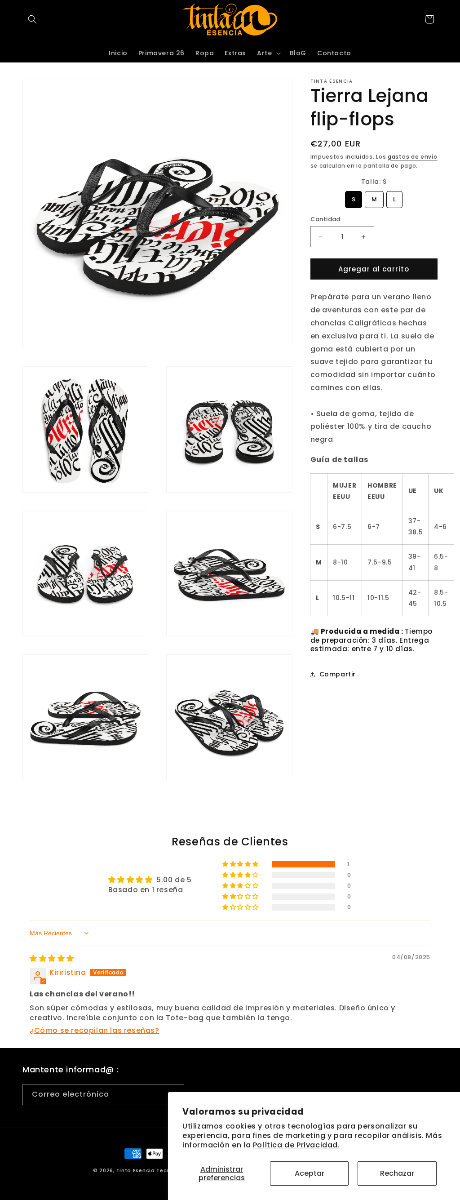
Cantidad (325, 219)
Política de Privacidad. (296, 1145)
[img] (52, 958)
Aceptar (309, 1173)
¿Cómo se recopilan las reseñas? (94, 1030)
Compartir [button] (337, 674)
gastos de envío (413, 156)
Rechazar (397, 1173)
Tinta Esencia (135, 1170)
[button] (32, 19)
